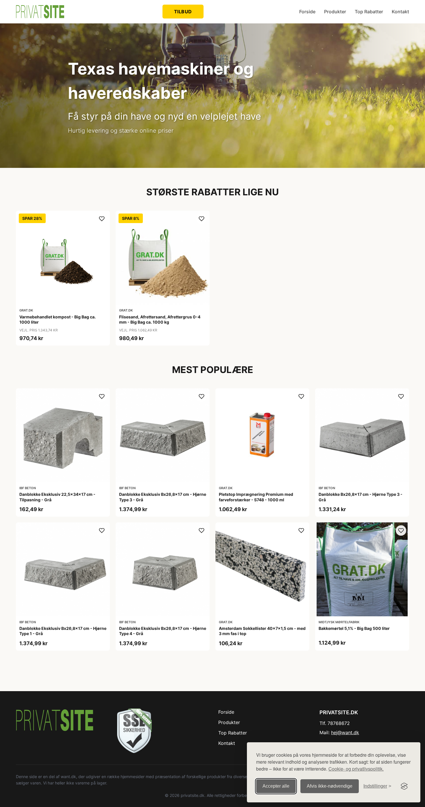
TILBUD (183, 11)
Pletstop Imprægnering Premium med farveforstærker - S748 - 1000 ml (256, 497)
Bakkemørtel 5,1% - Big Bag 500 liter (354, 628)
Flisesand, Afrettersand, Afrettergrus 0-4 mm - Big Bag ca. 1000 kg (159, 319)
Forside (307, 11)
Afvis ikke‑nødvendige (329, 786)
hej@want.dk (345, 732)
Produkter (335, 11)
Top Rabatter (369, 11)
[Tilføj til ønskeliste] (102, 219)
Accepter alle (276, 786)
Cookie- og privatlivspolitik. (356, 768)
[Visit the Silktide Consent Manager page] (404, 786)
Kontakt (400, 11)
